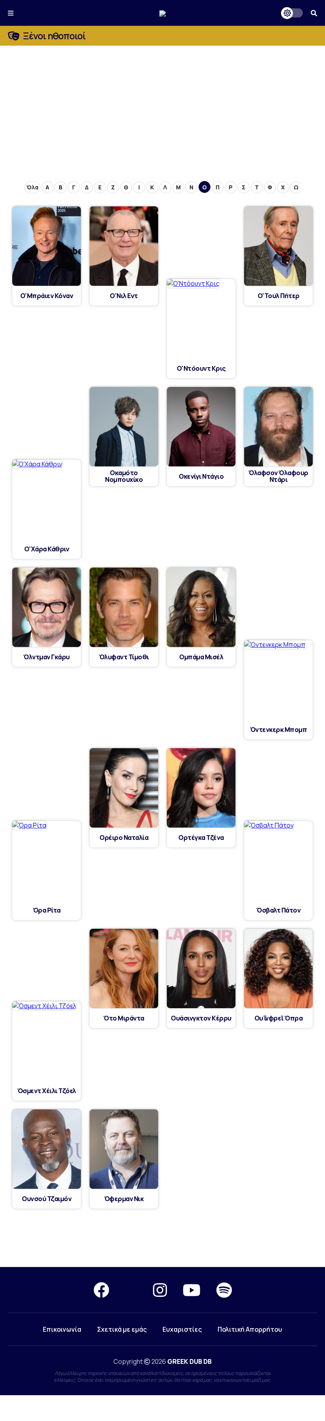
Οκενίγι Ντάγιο (201, 476)
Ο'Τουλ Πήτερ (279, 296)
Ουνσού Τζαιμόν (46, 1199)
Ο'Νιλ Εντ (124, 296)
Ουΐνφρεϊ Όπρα (278, 1018)
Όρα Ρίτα (47, 910)
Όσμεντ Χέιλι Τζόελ (46, 1091)
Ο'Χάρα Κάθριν (46, 549)
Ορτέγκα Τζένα (201, 837)
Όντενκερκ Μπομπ (278, 729)
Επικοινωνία (62, 1329)
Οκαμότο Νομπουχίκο (124, 476)
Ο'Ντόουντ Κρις (201, 368)
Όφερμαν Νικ (124, 1199)
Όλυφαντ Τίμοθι (124, 657)
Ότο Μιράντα (123, 1018)
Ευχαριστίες (182, 1329)
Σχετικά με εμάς (122, 1329)
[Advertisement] (162, 105)
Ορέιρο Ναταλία (123, 837)
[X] (131, 1290)
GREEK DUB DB (189, 1361)
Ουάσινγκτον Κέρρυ (201, 1018)
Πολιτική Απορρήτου (250, 1329)
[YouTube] (192, 1290)
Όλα (32, 187)
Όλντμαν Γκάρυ (46, 657)
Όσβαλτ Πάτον (278, 910)
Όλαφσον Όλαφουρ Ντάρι (278, 476)
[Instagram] (160, 1290)
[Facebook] (101, 1290)
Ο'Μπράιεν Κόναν (46, 296)
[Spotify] (224, 1290)
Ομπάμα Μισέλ (201, 657)
